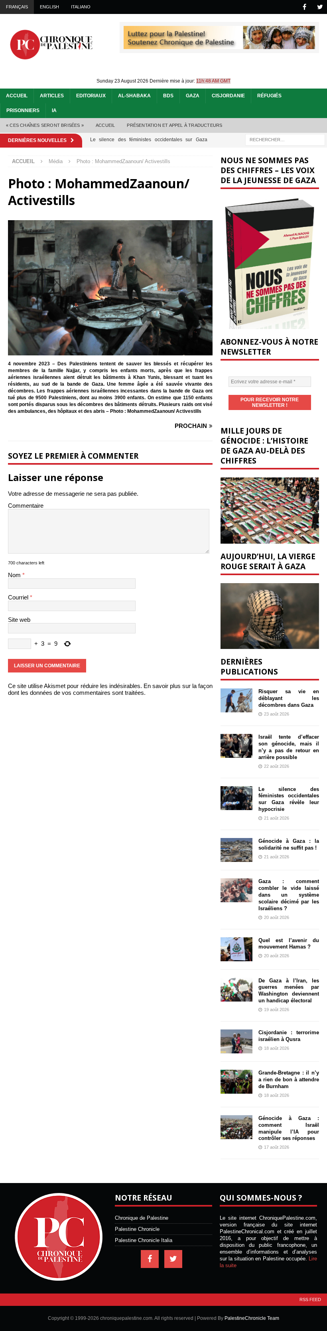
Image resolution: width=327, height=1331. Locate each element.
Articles (52, 96)
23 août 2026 (276, 714)
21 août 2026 (276, 818)
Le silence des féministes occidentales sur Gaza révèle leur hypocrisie (288, 799)
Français (17, 6)
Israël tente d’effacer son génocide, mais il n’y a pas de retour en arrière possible (288, 747)
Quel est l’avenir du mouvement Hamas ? (288, 943)
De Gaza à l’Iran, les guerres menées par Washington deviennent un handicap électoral (288, 991)
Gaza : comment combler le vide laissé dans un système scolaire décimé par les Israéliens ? (288, 894)
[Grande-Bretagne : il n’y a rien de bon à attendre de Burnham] (236, 1082)
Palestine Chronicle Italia (143, 1240)
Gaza (192, 96)
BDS (168, 96)
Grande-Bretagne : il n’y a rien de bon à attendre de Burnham (288, 1079)
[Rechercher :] (285, 139)
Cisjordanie (228, 96)
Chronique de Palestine (141, 1218)
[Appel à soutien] (219, 45)
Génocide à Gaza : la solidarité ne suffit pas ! (288, 844)
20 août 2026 (276, 917)
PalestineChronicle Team (252, 1318)
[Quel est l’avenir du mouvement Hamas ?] (236, 949)
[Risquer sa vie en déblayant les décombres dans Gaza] (236, 700)
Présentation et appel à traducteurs (174, 125)
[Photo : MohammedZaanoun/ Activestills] (110, 352)
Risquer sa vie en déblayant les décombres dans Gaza (288, 698)
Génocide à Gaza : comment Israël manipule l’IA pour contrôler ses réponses (288, 1128)
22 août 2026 (276, 766)
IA (54, 110)
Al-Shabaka (134, 96)
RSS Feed (310, 1299)
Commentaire (25, 505)
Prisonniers (22, 110)
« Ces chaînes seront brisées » (45, 125)
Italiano (81, 6)
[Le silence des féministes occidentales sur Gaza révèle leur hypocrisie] (236, 798)
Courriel (19, 597)
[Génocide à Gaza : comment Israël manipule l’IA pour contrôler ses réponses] (236, 1127)
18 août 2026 (276, 1048)
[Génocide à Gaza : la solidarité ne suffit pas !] (236, 850)
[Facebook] (304, 7)
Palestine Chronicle (137, 1229)
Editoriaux (91, 96)
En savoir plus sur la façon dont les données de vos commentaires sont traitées (110, 689)
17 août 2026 (276, 1147)
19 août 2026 (276, 1009)
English (49, 6)
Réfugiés (269, 96)
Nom (15, 575)
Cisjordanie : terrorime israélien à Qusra (288, 1035)
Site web (19, 619)
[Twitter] (320, 7)
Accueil (17, 96)
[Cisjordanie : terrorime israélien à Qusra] (236, 1041)
